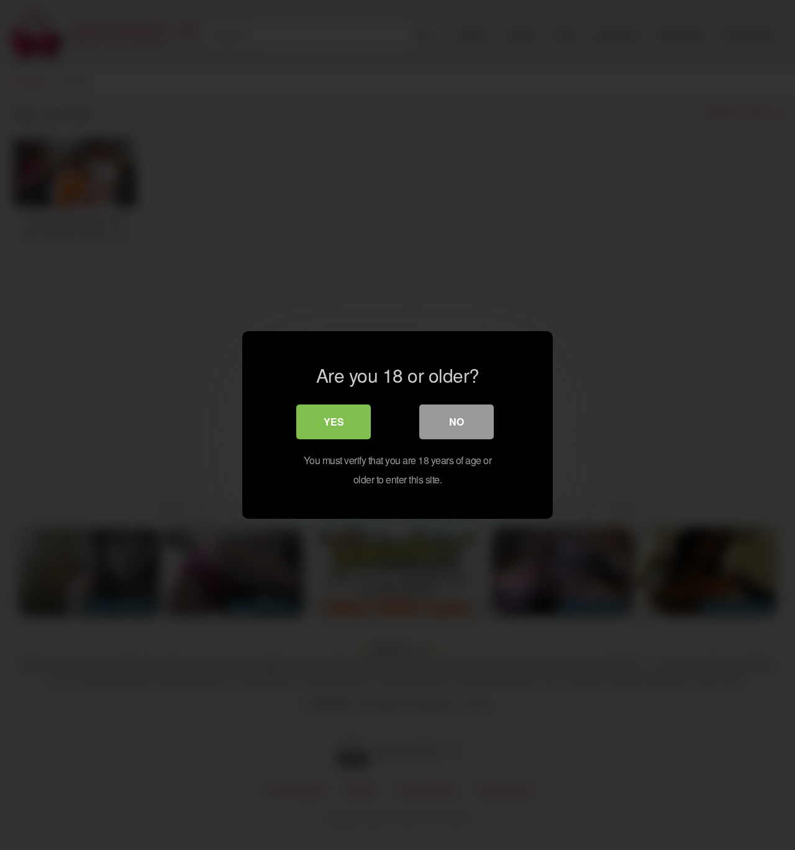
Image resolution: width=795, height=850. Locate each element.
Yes (334, 421)
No (456, 421)
